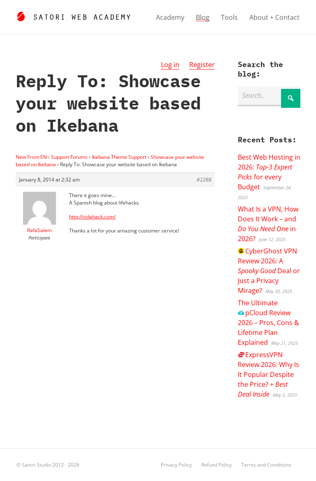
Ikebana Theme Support (119, 156)
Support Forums (69, 156)
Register (202, 64)
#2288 (204, 179)
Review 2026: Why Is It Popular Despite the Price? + (268, 374)
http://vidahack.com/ (92, 216)
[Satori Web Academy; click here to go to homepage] (73, 15)
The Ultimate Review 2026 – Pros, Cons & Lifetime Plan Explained (268, 322)
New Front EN (31, 156)
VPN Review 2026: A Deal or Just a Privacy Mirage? (269, 270)
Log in (170, 64)
